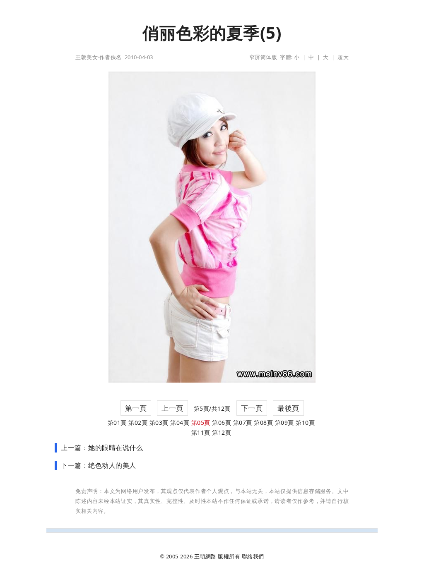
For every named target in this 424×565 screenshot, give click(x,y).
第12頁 (221, 432)
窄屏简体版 (263, 57)
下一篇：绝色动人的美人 (98, 465)
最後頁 (288, 408)
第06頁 (221, 422)
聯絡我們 (253, 556)
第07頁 (242, 422)
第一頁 (136, 408)
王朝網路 (205, 556)
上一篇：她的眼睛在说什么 (102, 447)
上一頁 (172, 408)
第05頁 (200, 422)
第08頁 (263, 422)
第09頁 (284, 422)
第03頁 (159, 422)
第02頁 (137, 422)
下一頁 (252, 408)
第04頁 (179, 422)
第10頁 (305, 422)
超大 (343, 57)
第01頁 (117, 422)
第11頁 (200, 432)
